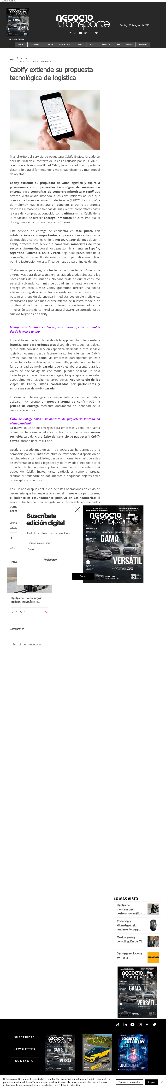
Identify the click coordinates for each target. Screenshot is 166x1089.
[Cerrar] (162, 1081)
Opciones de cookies (129, 1082)
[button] (83, 576)
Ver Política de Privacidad (67, 1085)
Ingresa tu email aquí (39, 543)
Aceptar (151, 1082)
